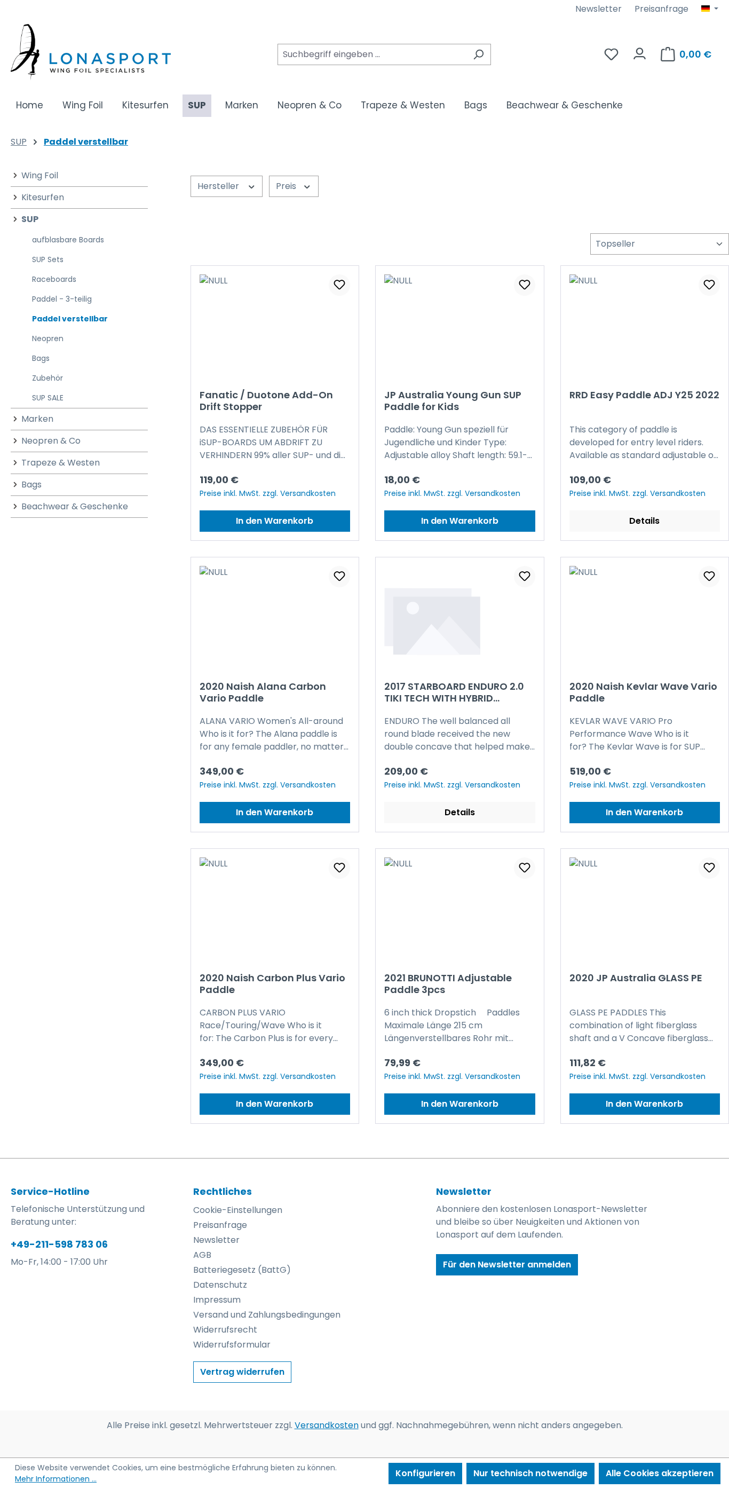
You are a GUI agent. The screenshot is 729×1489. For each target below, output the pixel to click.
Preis (287, 186)
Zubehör (47, 378)
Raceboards (54, 279)
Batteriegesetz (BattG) (242, 1270)
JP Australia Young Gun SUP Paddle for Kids (452, 401)
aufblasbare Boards (68, 239)
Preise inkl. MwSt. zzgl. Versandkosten (268, 493)
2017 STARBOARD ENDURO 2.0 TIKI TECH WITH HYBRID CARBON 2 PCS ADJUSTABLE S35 (454, 692)
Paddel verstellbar (70, 318)
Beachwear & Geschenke (74, 506)
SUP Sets (48, 259)
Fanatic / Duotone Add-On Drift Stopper (266, 401)
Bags (41, 358)
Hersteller (219, 186)
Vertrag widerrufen (242, 1372)
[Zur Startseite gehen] (91, 52)
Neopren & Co (51, 441)
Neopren (48, 338)
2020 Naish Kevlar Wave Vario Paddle (643, 692)
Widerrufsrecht (225, 1329)
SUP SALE (48, 397)
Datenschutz (220, 1285)
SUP (29, 219)
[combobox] (372, 54)
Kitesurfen (42, 197)
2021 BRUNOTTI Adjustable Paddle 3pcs (448, 984)
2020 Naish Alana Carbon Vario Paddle (263, 692)
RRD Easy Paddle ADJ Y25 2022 (644, 395)
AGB (202, 1255)
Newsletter (598, 9)
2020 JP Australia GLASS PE (635, 978)
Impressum (217, 1300)
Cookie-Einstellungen (237, 1210)
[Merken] (339, 285)
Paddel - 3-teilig (62, 299)
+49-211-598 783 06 (59, 1244)
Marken (37, 419)
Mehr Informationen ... (56, 1479)
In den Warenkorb (274, 521)
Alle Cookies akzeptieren (660, 1473)
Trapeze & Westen (60, 462)
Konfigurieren (425, 1473)
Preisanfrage (661, 9)
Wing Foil (39, 175)
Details (644, 521)
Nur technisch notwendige (530, 1473)
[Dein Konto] (639, 51)
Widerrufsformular (232, 1344)
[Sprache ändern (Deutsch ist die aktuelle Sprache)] (709, 9)
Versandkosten (327, 1425)
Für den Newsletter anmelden (507, 1264)
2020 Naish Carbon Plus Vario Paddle (272, 984)
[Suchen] (478, 54)
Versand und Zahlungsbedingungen (266, 1315)
